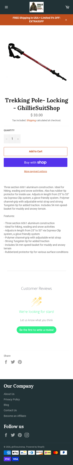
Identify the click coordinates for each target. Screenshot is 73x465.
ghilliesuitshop (18, 447)
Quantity (9, 130)
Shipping (31, 120)
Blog (6, 404)
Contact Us (10, 410)
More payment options (35, 171)
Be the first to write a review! (36, 330)
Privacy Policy (12, 399)
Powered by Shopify (35, 447)
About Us (9, 393)
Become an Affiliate (15, 415)
